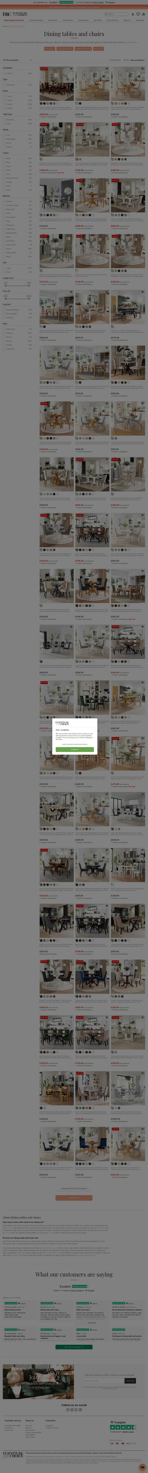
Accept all (74, 749)
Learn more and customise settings (74, 744)
